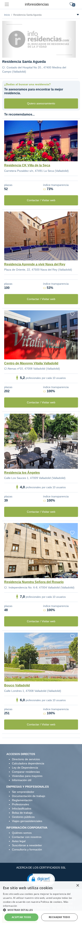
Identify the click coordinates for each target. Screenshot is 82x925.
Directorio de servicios (26, 759)
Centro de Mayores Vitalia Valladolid (31, 363)
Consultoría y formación (27, 849)
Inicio (7, 15)
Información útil (21, 780)
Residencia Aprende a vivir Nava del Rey (34, 264)
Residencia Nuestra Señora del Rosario (34, 582)
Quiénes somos (22, 832)
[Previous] (7, 39)
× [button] (77, 885)
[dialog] (41, 903)
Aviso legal (18, 841)
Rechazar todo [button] (59, 917)
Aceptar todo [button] (21, 917)
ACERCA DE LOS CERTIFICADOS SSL (41, 867)
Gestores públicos (23, 816)
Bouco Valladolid (17, 685)
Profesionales (20, 804)
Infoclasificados (21, 808)
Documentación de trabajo (28, 796)
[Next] (70, 39)
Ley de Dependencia (25, 767)
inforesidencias (37, 4)
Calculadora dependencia (28, 763)
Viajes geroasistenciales (27, 821)
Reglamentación (22, 800)
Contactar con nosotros (26, 837)
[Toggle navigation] (6, 4)
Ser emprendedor (23, 791)
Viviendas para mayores (27, 775)
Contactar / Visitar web (41, 200)
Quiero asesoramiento (41, 103)
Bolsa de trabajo (22, 812)
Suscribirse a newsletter (27, 845)
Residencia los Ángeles (22, 472)
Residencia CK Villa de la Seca (27, 165)
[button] (41, 879)
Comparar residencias (26, 771)
